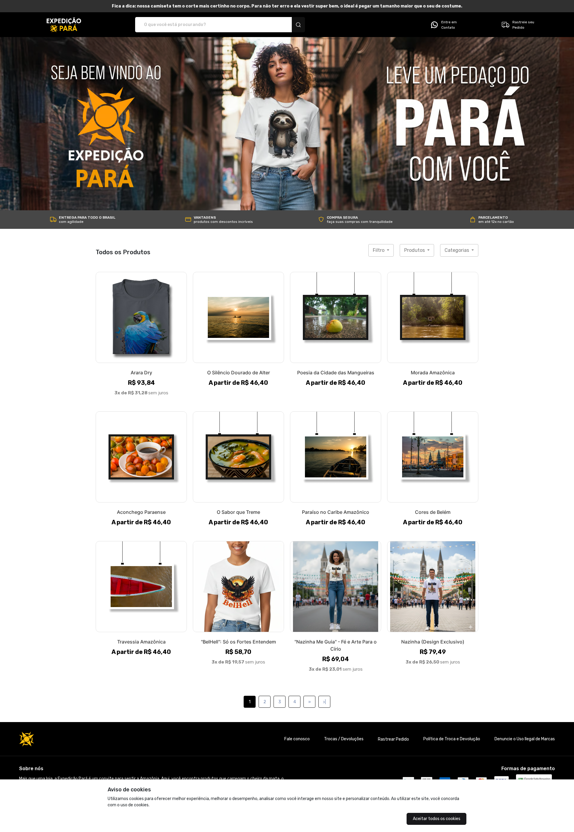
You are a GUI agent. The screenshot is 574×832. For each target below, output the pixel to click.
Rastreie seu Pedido (523, 25)
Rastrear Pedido (393, 739)
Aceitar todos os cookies (436, 818)
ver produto (141, 317)
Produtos (415, 250)
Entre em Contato (449, 25)
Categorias (457, 250)
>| (324, 701)
